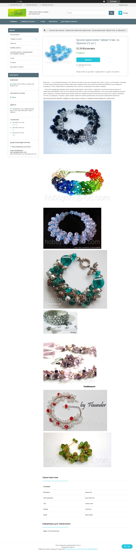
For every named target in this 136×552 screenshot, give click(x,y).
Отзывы (13, 62)
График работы (15, 48)
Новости (13, 43)
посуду (107, 82)
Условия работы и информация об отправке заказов (21, 53)
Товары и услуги (28, 21)
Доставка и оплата (69, 21)
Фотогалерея (14, 34)
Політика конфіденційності (90, 549)
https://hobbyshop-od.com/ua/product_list (23, 154)
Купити (88, 60)
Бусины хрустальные (57, 30)
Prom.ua (78, 545)
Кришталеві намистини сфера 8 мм (78, 30)
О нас (42, 21)
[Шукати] (111, 13)
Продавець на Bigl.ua (68, 547)
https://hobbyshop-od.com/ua (21, 146)
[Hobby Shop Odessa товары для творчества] (17, 16)
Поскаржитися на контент (73, 549)
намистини (55, 89)
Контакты (53, 21)
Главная (13, 21)
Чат (128, 546)
